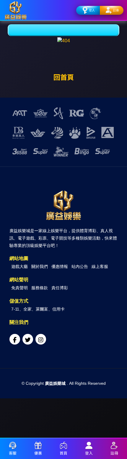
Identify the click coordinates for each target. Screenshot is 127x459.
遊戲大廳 (19, 266)
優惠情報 (59, 266)
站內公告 (79, 266)
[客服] (12, 446)
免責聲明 (19, 287)
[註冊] (114, 446)
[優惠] (38, 446)
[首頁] (63, 446)
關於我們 (39, 266)
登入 (92, 10)
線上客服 (100, 266)
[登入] (88, 446)
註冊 (116, 10)
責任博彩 (59, 287)
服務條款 (39, 287)
